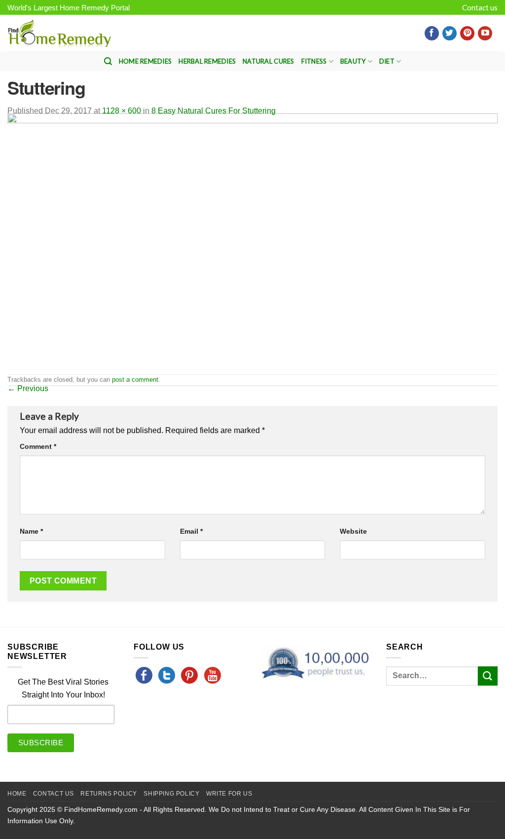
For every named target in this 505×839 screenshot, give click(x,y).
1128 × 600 (121, 111)
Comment (38, 446)
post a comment (135, 379)
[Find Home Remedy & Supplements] (59, 33)
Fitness (314, 61)
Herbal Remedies (207, 61)
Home (16, 793)
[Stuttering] (252, 243)
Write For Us (229, 793)
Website (353, 531)
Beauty (353, 61)
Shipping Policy (171, 793)
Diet (387, 61)
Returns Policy (108, 793)
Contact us (480, 7)
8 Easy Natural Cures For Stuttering (213, 111)
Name (31, 531)
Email (191, 531)
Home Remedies (145, 61)
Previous (27, 388)
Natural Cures (268, 61)
